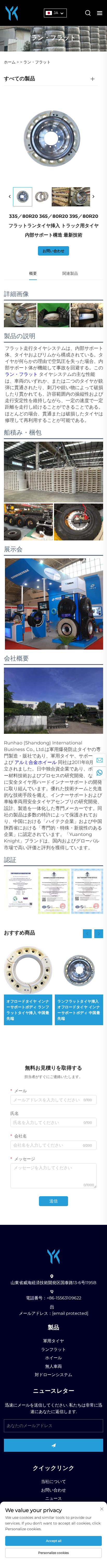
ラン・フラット (37, 62)
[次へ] (93, 197)
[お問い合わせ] (99, 760)
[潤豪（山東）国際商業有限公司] (11, 12)
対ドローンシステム (53, 1374)
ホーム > (11, 62)
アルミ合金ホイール (36, 762)
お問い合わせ (53, 250)
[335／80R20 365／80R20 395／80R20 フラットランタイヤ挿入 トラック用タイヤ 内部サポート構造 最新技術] (22, 196)
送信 (53, 1201)
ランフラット (53, 1349)
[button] (87, 933)
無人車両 (53, 1366)
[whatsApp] (99, 773)
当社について (53, 1481)
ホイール (53, 1357)
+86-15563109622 (64, 1298)
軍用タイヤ (53, 1340)
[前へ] (10, 197)
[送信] (53, 1445)
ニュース (53, 1498)
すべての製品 (19, 78)
